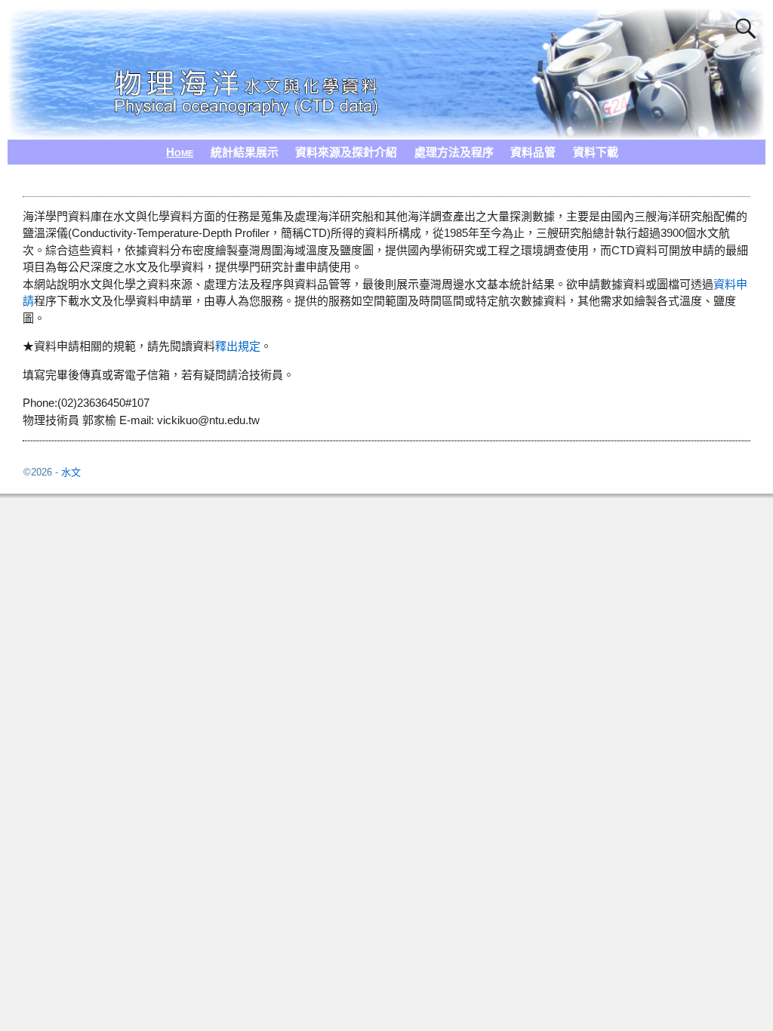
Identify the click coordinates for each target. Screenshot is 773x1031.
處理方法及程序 (454, 152)
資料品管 (533, 152)
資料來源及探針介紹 (346, 152)
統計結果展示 (245, 152)
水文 (71, 472)
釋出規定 (237, 346)
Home (179, 152)
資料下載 (595, 152)
